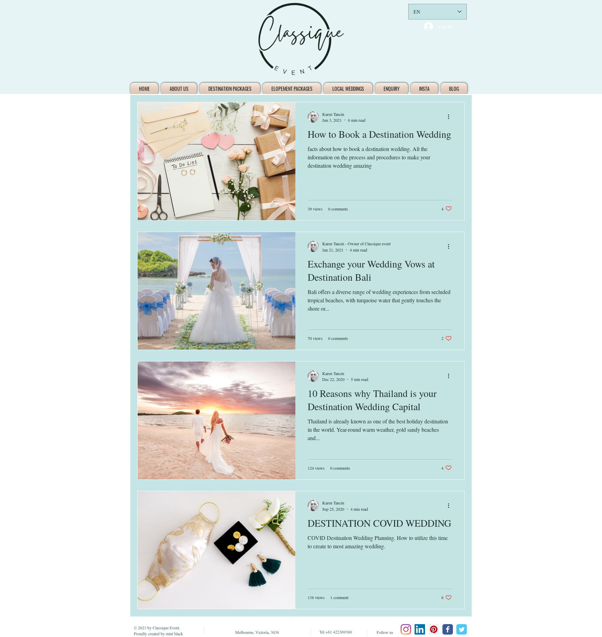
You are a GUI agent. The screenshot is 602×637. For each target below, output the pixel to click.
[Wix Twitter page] (461, 629)
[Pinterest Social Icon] (434, 629)
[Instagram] (406, 629)
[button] (229, 89)
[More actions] (451, 117)
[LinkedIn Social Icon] (420, 629)
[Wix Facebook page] (447, 629)
